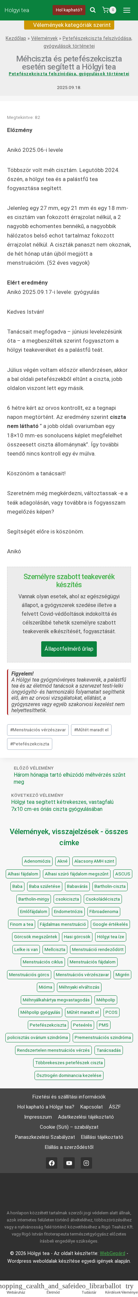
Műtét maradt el (91, 729)
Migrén (122, 974)
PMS (104, 1025)
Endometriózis (68, 911)
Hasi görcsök (77, 936)
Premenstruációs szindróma (103, 1037)
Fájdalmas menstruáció (63, 924)
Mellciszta (55, 949)
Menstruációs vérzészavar (38, 729)
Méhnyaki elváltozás (79, 987)
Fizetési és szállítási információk (69, 1097)
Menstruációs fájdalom (93, 961)
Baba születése (44, 886)
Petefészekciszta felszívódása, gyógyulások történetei (69, 74)
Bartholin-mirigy (33, 899)
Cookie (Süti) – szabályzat (69, 1127)
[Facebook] (51, 1163)
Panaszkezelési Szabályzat (45, 1137)
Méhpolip (105, 999)
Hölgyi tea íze (110, 936)
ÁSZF (115, 1107)
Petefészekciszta (29, 743)
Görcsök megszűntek (35, 936)
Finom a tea (21, 924)
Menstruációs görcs (29, 974)
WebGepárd (112, 1253)
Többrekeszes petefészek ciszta (69, 1062)
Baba (17, 886)
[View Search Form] (93, 10)
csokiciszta (67, 899)
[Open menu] (127, 10)
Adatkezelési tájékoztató (86, 1117)
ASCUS (122, 873)
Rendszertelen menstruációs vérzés (53, 1050)
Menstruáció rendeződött (98, 949)
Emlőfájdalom (33, 911)
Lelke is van (26, 949)
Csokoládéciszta (103, 899)
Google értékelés (110, 924)
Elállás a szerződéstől (69, 1147)
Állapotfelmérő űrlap (69, 649)
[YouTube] (69, 1163)
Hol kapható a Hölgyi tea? (45, 1107)
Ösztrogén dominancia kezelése (69, 1075)
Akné (62, 861)
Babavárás (77, 886)
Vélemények (44, 38)
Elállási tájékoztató (102, 1137)
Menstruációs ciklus (43, 961)
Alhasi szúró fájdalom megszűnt (77, 873)
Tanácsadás (108, 1050)
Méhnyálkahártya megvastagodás (56, 999)
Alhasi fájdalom (23, 873)
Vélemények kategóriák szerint (71, 24)
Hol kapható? (69, 9)
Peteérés (82, 1025)
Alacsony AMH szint (94, 861)
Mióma (45, 987)
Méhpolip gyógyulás (40, 1012)
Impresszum (38, 1117)
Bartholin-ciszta (110, 886)
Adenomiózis (37, 861)
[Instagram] (86, 1163)
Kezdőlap (16, 38)
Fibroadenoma (103, 911)
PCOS (112, 1012)
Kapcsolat (91, 1107)
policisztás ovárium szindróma (37, 1037)
